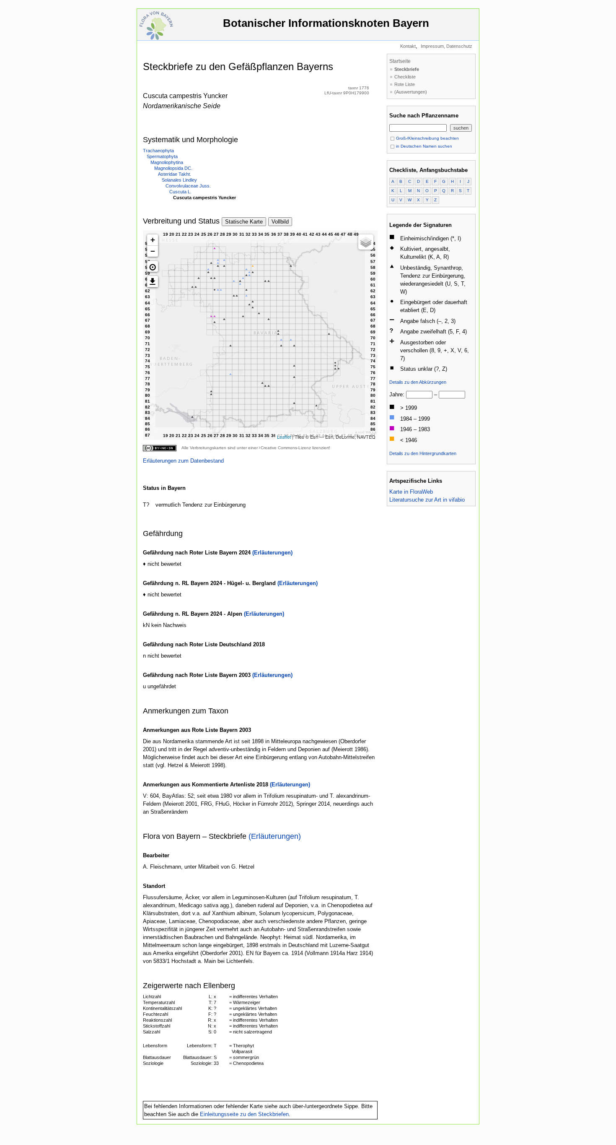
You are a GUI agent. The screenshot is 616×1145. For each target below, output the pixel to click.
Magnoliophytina (166, 162)
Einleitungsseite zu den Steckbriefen (244, 1114)
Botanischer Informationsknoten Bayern (326, 23)
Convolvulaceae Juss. (188, 185)
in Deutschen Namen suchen (423, 146)
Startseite (400, 61)
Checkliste (405, 76)
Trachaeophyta (158, 150)
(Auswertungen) (410, 91)
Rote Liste (404, 84)
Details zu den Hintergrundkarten (422, 453)
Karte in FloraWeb (411, 492)
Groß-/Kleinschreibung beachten (427, 138)
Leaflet (284, 436)
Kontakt (408, 46)
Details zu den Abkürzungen (417, 382)
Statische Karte (244, 222)
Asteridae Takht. (174, 174)
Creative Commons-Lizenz (286, 447)
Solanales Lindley (179, 179)
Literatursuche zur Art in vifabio (427, 500)
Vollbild (280, 222)
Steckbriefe (406, 69)
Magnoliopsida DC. (173, 168)
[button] (152, 266)
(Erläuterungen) (272, 552)
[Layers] (365, 242)
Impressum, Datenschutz (446, 46)
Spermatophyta (162, 156)
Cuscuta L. (180, 191)
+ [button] (152, 239)
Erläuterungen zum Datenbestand (183, 461)
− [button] (152, 251)
